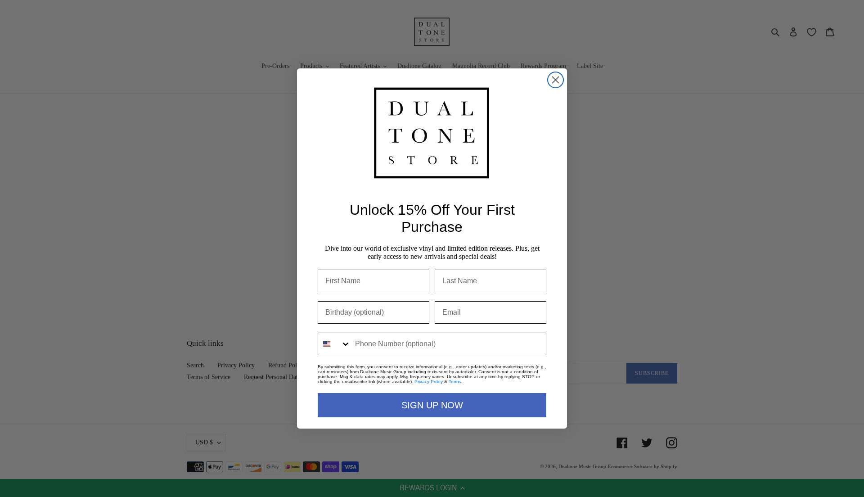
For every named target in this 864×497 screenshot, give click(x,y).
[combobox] (334, 344)
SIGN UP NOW (432, 405)
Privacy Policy (428, 381)
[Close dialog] (555, 80)
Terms (455, 381)
